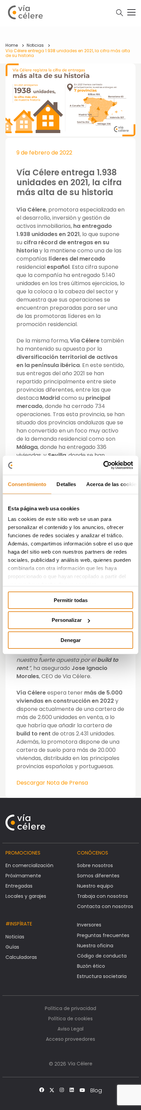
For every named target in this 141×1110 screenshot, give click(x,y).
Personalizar (67, 620)
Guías (12, 947)
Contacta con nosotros (105, 906)
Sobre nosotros (95, 865)
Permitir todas (71, 600)
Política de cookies (70, 1018)
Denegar (71, 640)
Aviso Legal (70, 1029)
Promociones (22, 853)
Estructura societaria (102, 976)
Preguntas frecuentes (103, 935)
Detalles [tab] (66, 484)
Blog (96, 1090)
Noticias (35, 45)
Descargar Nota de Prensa (52, 783)
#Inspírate (18, 923)
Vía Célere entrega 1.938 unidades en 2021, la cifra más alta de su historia (67, 53)
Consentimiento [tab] (27, 484)
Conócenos (92, 853)
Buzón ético (91, 966)
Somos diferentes (98, 875)
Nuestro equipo (95, 886)
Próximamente (23, 875)
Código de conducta (102, 956)
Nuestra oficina (95, 945)
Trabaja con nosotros (102, 896)
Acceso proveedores (70, 1039)
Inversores (89, 925)
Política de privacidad (70, 1008)
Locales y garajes (25, 896)
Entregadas (19, 886)
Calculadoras (21, 957)
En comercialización (29, 865)
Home (11, 45)
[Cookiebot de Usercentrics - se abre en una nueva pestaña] (103, 465)
